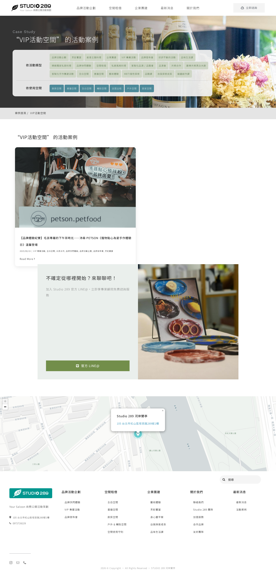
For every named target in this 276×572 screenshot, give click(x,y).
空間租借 (101, 65)
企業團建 (111, 57)
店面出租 (117, 88)
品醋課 (148, 73)
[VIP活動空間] (75, 187)
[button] (138, 434)
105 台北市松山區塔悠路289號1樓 (138, 423)
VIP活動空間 (38, 113)
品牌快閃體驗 (84, 65)
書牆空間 (99, 73)
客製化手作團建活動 (63, 73)
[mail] (18, 562)
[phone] (24, 562)
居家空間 (147, 88)
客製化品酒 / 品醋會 (142, 65)
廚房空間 (57, 88)
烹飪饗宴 (76, 57)
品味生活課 (187, 57)
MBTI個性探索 (132, 73)
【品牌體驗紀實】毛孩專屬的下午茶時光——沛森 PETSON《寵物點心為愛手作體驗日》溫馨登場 (70, 187)
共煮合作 (176, 65)
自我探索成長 (165, 73)
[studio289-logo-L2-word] (35, 5)
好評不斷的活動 (167, 57)
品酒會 (162, 65)
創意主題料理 (94, 57)
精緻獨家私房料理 (61, 65)
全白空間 (84, 73)
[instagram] (11, 562)
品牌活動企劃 (59, 57)
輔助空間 (102, 88)
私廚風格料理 (119, 65)
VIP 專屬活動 (129, 57)
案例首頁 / (21, 113)
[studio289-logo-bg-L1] (30, 490)
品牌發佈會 (147, 57)
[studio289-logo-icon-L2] (14, 6)
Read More (26, 259)
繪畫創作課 (183, 73)
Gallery (80, 187)
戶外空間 (132, 88)
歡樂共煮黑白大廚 (196, 65)
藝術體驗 (114, 73)
